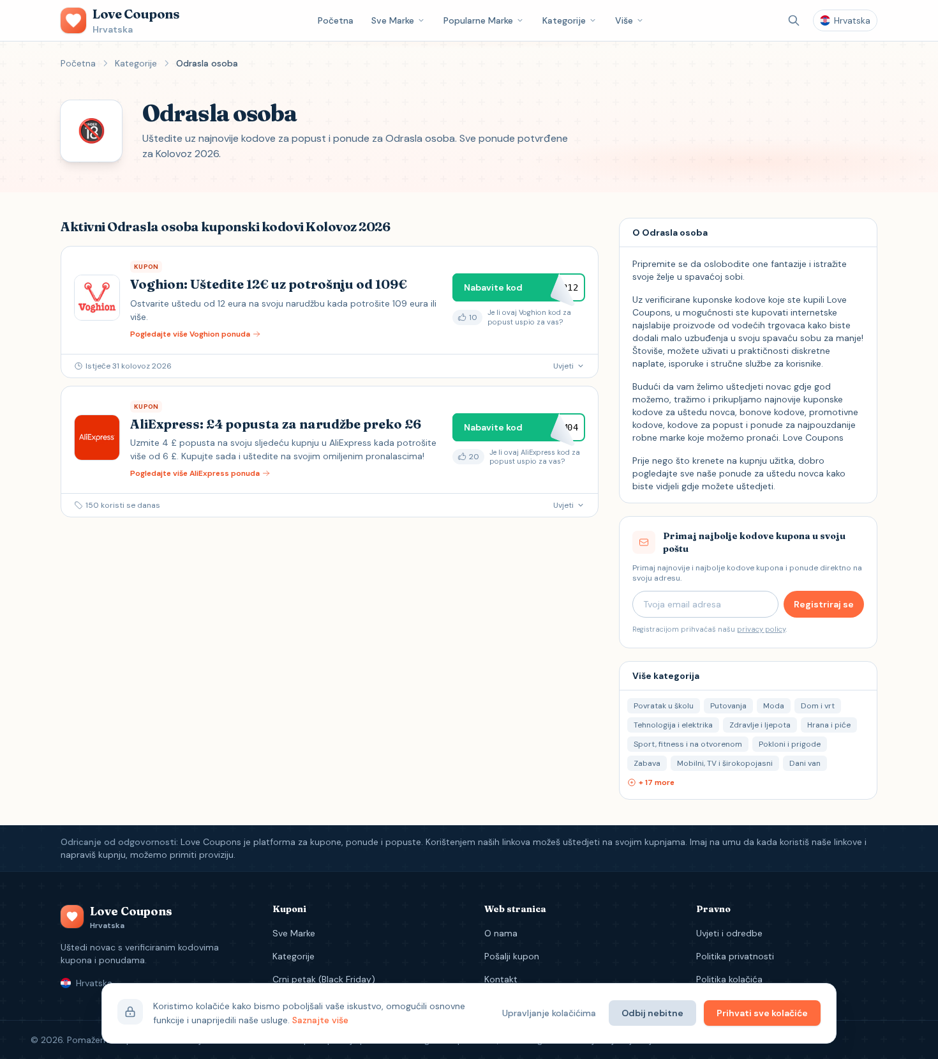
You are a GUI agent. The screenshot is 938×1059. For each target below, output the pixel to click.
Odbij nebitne (652, 1013)
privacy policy (761, 629)
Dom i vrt (818, 706)
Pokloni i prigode (790, 744)
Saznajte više (320, 1020)
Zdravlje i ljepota (760, 725)
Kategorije (564, 20)
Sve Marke (392, 20)
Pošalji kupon (511, 956)
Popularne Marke (478, 20)
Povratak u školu (664, 706)
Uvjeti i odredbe (729, 933)
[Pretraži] (793, 20)
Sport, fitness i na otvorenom (688, 744)
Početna (336, 20)
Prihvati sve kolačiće (762, 1013)
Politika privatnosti (735, 956)
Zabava (647, 763)
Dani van (805, 763)
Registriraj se (824, 604)
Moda (773, 706)
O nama (500, 933)
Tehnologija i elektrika (673, 725)
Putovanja (728, 706)
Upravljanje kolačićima (549, 1013)
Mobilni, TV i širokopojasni (725, 763)
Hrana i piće (829, 725)
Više (624, 20)
